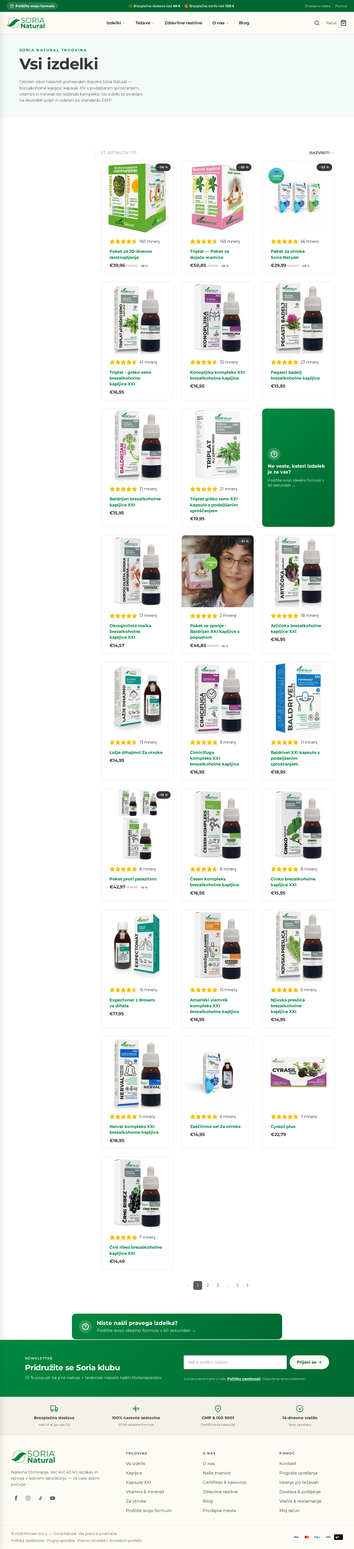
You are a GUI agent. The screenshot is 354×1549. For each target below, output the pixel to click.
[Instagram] (28, 1498)
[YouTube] (53, 1498)
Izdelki (113, 22)
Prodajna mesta (317, 6)
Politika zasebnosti (28, 1540)
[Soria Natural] (26, 23)
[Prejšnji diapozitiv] (109, 197)
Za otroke (136, 1501)
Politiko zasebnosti (244, 1379)
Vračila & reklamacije (300, 1501)
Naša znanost (217, 1473)
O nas (218, 22)
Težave (143, 22)
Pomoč (341, 6)
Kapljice (134, 1473)
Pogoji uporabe (61, 1540)
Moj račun (289, 1510)
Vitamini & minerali (145, 1491)
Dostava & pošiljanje (300, 1491)
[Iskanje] (316, 22)
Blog (244, 22)
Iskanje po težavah (299, 1482)
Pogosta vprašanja (298, 1473)
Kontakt (287, 1463)
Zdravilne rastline (183, 22)
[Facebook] (16, 1498)
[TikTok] (40, 1498)
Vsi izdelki (135, 1463)
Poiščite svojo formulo (34, 6)
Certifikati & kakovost (224, 1482)
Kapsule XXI (138, 1482)
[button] (322, 153)
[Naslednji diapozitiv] (164, 197)
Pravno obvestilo (92, 1540)
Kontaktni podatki (126, 1540)
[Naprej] (248, 1285)
